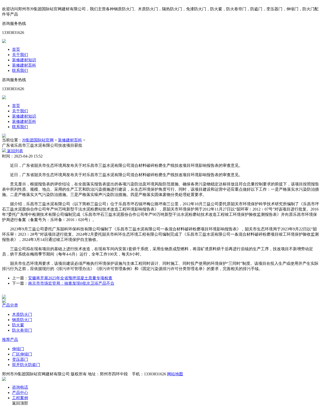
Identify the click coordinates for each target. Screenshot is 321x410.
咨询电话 (20, 387)
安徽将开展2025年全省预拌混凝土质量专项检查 (70, 278)
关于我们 (20, 55)
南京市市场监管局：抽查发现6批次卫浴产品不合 (71, 283)
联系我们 (20, 70)
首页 (16, 49)
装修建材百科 (24, 65)
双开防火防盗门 (26, 365)
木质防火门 (22, 314)
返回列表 (14, 151)
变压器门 (20, 359)
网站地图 (175, 374)
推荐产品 (10, 339)
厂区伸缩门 (22, 354)
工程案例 (20, 398)
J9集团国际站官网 (38, 140)
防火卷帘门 (22, 330)
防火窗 (18, 325)
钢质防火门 (22, 320)
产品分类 (10, 305)
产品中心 (20, 392)
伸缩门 (18, 349)
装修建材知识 (24, 60)
